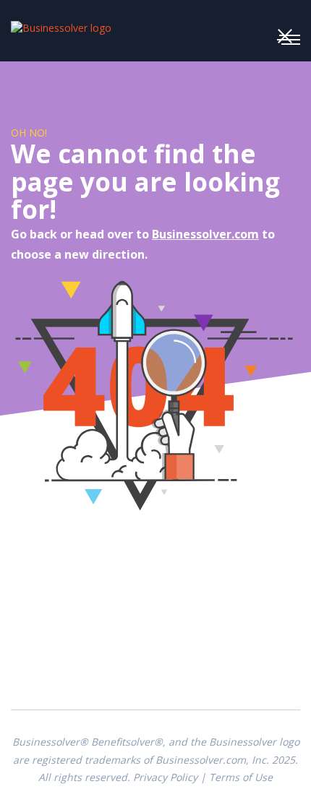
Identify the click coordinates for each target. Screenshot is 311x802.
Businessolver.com (205, 234)
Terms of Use (241, 777)
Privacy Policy (165, 777)
